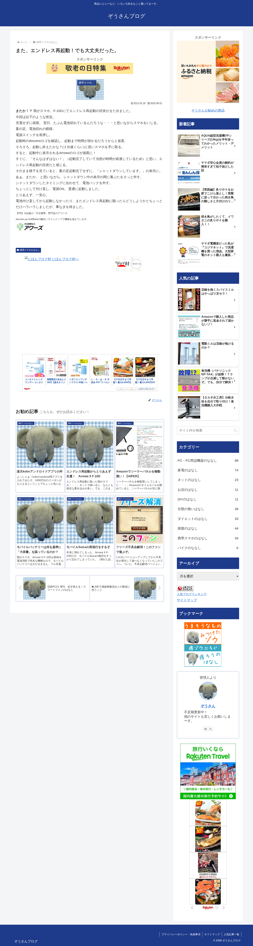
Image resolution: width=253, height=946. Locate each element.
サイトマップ (187, 600)
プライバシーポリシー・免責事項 (181, 934)
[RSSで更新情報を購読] (210, 728)
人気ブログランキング (192, 594)
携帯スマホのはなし (30, 250)
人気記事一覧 (231, 934)
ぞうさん (208, 706)
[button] (235, 430)
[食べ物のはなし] (202, 633)
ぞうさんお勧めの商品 (208, 110)
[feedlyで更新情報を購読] (205, 728)
